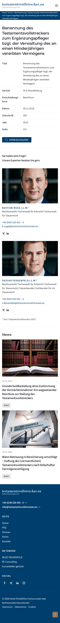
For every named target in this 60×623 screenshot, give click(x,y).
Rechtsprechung (20, 12)
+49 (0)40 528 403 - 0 (13, 502)
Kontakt (6, 541)
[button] (56, 5)
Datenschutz (20, 606)
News (6, 335)
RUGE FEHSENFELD (12, 557)
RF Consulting (9, 562)
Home (4, 12)
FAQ (4, 527)
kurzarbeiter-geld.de (13, 566)
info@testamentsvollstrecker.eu (19, 507)
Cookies (32, 606)
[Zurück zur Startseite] (23, 5)
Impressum (7, 606)
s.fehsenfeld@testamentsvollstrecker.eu (23, 303)
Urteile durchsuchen (18, 139)
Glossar (6, 532)
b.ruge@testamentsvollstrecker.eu (20, 226)
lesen (6, 405)
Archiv (10, 12)
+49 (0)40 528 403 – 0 (13, 222)
